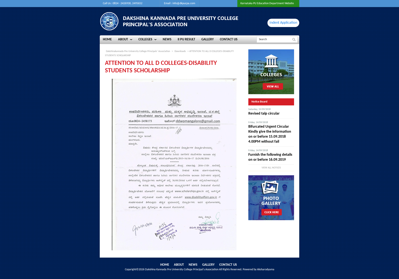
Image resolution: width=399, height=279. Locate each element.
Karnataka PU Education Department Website (267, 3)
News (193, 265)
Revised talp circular (264, 114)
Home (164, 265)
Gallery (208, 265)
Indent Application (283, 23)
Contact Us (228, 265)
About (179, 265)
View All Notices (271, 168)
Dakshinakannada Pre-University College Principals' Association (138, 51)
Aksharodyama (265, 269)
